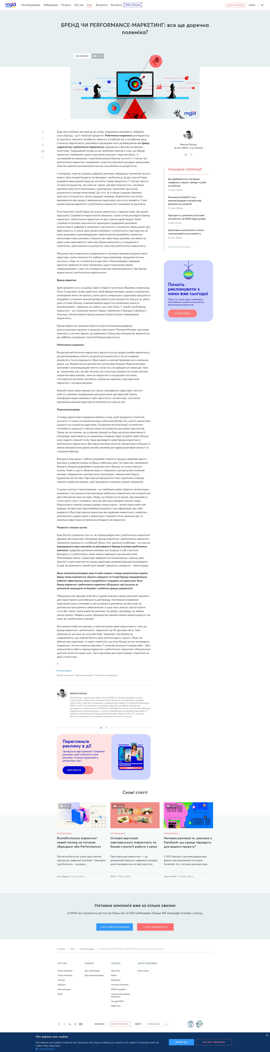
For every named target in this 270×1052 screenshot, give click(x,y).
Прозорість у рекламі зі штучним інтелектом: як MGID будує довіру (187, 217)
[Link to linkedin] (70, 1024)
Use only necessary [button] (214, 1042)
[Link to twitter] (64, 1024)
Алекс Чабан (170, 876)
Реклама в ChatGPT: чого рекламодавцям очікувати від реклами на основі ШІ (184, 200)
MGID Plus (116, 1006)
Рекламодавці (135, 41)
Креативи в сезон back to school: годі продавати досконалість (186, 232)
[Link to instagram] (75, 1024)
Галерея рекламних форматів (120, 995)
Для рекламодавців (94, 975)
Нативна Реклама (119, 984)
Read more (55, 1045)
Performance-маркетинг (106, 675)
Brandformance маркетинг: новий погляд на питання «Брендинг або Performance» (79, 842)
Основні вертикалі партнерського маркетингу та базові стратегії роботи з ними (133, 842)
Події (60, 994)
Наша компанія (65, 970)
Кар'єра (61, 984)
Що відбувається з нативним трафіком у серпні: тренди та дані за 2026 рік (187, 182)
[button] (70, 963)
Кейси (114, 975)
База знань (143, 970)
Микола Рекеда (78, 693)
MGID (113, 876)
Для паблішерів (92, 970)
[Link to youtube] (80, 1024)
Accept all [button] (181, 1042)
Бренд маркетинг (65, 675)
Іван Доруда (63, 876)
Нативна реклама (84, 675)
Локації (61, 980)
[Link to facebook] (59, 1024)
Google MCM (117, 1001)
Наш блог (115, 970)
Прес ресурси (64, 989)
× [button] (267, 1035)
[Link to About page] (195, 1024)
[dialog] (135, 1042)
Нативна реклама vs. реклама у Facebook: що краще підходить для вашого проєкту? (188, 842)
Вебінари (115, 980)
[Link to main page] (11, 5)
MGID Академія (118, 989)
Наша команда (65, 975)
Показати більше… (180, 247)
